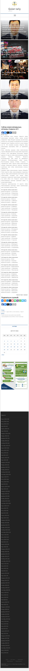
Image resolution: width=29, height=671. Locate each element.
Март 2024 (3, 488)
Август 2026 (4, 419)
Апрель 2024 (4, 486)
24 (4, 349)
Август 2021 (4, 563)
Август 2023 (4, 505)
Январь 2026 (4, 435)
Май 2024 (3, 484)
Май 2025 (3, 455)
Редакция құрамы (19, 661)
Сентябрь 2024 (4, 474)
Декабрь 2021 (4, 554)
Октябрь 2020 (4, 587)
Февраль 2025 (4, 462)
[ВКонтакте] (2, 300)
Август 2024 (4, 476)
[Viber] (17, 300)
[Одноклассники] (5, 300)
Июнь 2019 (3, 626)
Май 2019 (3, 628)
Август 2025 (4, 448)
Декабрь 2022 (4, 525)
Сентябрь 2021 (4, 561)
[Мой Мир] (7, 300)
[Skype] (23, 300)
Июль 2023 (3, 508)
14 (17, 344)
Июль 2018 (3, 652)
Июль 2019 (3, 623)
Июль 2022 (3, 537)
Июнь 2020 (3, 597)
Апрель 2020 (4, 602)
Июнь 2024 (3, 481)
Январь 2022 (4, 551)
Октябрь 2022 (4, 529)
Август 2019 (4, 621)
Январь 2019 (4, 638)
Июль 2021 (3, 566)
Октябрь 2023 (4, 501)
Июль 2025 (3, 450)
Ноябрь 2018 (4, 643)
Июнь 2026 (3, 423)
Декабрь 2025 (4, 438)
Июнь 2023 (3, 510)
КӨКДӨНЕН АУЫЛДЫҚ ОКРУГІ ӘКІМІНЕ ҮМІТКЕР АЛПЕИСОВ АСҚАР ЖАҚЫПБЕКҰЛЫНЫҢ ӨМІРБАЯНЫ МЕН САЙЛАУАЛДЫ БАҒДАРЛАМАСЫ (14, 29)
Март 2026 (3, 431)
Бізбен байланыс (10, 661)
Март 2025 (3, 460)
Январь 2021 (4, 580)
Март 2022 (3, 546)
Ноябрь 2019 (4, 614)
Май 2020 (3, 599)
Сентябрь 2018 (4, 647)
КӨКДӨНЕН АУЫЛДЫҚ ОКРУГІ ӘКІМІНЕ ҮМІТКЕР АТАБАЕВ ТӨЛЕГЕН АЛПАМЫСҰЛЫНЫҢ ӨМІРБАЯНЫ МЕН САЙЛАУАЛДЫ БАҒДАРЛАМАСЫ (13, 111)
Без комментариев (7, 37)
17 (4, 346)
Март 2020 (3, 604)
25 (7, 349)
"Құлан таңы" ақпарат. (8, 35)
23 (24, 346)
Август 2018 (4, 650)
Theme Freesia (15, 664)
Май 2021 (3, 570)
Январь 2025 (4, 464)
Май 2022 (3, 541)
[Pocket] (12, 300)
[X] (10, 300)
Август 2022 (4, 534)
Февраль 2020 (4, 607)
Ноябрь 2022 (4, 527)
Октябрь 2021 (4, 558)
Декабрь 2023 (4, 496)
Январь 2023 (4, 522)
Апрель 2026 (4, 428)
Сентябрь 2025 (4, 445)
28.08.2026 (17, 35)
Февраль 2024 (4, 491)
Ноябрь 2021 (4, 556)
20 (14, 346)
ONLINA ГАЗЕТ (20, 659)
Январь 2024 (4, 493)
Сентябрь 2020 (4, 590)
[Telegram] (25, 300)
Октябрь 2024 (4, 472)
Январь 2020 (4, 609)
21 (17, 346)
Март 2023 (3, 517)
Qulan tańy (14, 8)
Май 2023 (3, 513)
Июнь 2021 (3, 568)
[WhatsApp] (20, 300)
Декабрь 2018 (4, 640)
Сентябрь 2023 (4, 503)
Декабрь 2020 (4, 582)
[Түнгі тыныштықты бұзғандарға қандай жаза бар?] (14, 69)
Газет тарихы (12, 659)
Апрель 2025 (4, 457)
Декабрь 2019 (4, 611)
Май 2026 (3, 426)
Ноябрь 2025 (4, 440)
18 (7, 346)
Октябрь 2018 (4, 645)
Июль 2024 (3, 479)
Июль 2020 (3, 594)
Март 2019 (3, 633)
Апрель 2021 (4, 573)
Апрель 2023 (4, 515)
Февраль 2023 (4, 520)
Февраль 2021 (4, 578)
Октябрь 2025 (4, 443)
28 (17, 349)
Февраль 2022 (4, 549)
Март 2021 (3, 575)
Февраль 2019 (4, 635)
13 (14, 344)
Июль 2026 (3, 421)
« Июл (2, 354)
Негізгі (7, 659)
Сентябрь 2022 (4, 532)
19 (11, 346)
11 (7, 344)
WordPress (20, 664)
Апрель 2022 (4, 544)
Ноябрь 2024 (4, 469)
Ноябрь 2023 (4, 498)
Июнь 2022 (3, 539)
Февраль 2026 (4, 433)
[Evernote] (15, 300)
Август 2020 (4, 592)
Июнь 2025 (3, 452)
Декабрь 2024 (4, 467)
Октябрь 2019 (4, 616)
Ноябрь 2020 (4, 585)
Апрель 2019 (4, 631)
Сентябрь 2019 (4, 619)
